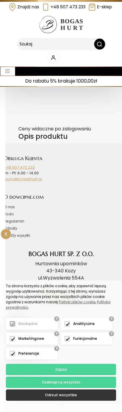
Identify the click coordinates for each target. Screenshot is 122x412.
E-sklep (104, 7)
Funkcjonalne (85, 338)
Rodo (9, 214)
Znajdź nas (27, 7)
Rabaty (10, 228)
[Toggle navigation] (7, 71)
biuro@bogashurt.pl (23, 179)
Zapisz (61, 369)
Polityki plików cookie (77, 301)
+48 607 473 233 (67, 7)
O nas (9, 207)
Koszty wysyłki (17, 235)
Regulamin (14, 221)
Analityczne (84, 323)
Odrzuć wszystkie (61, 394)
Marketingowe (31, 338)
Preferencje (28, 353)
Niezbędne (28, 323)
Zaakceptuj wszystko (61, 382)
